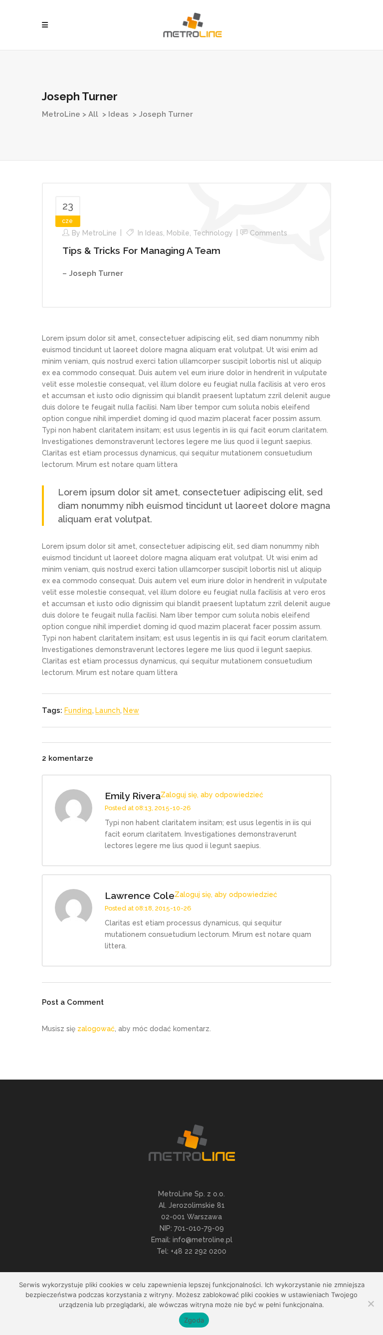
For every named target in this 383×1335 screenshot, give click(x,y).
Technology (213, 233)
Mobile (178, 233)
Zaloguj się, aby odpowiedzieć (212, 795)
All (93, 114)
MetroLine (61, 114)
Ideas (118, 114)
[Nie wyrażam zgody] (371, 1304)
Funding (78, 710)
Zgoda (194, 1320)
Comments (268, 233)
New (131, 710)
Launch (107, 710)
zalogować (96, 1029)
